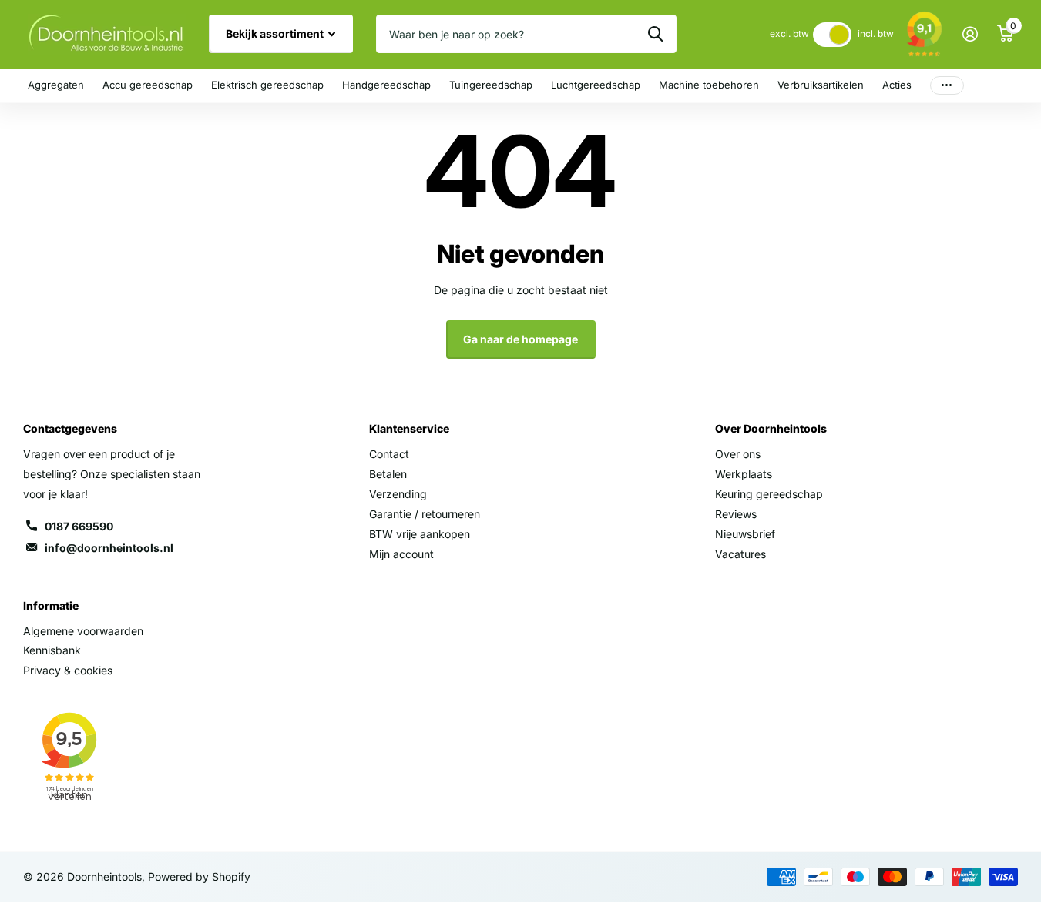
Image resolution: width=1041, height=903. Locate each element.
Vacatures (740, 553)
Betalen (388, 473)
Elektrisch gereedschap (267, 85)
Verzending (398, 493)
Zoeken (655, 34)
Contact (389, 453)
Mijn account (401, 553)
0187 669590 (79, 526)
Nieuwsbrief (745, 533)
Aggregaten (56, 85)
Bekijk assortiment (276, 33)
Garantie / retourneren (424, 513)
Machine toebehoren (709, 85)
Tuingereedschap (490, 85)
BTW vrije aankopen (419, 533)
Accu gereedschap (147, 85)
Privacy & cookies (67, 670)
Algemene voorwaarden (83, 630)
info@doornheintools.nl (109, 547)
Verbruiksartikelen (820, 85)
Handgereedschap (386, 85)
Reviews (736, 513)
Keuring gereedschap (769, 493)
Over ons (738, 453)
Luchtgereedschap (595, 85)
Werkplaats (743, 473)
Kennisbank (52, 650)
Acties (897, 85)
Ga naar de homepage (520, 339)
